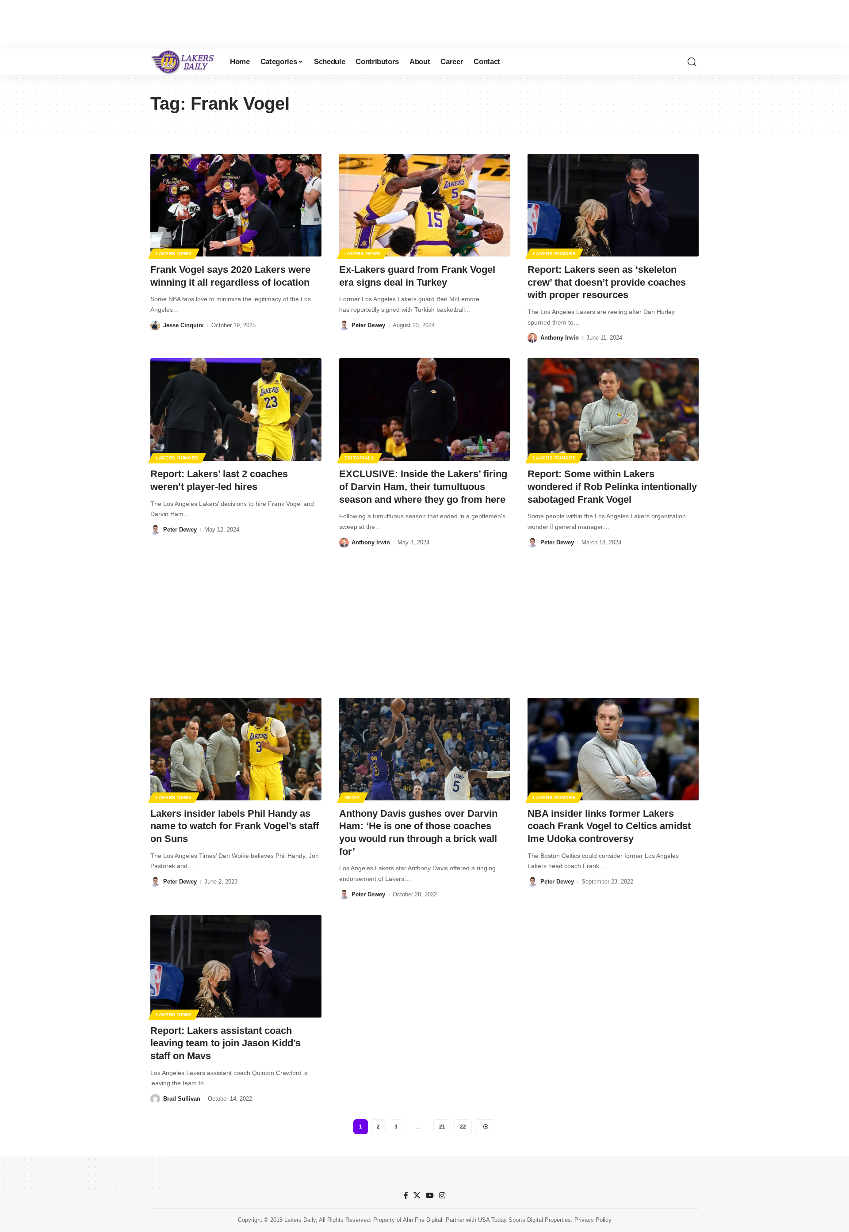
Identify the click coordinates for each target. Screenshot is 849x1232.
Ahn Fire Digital (422, 1220)
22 (463, 1127)
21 (442, 1127)
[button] (692, 61)
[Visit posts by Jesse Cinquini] (155, 325)
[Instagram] (442, 1195)
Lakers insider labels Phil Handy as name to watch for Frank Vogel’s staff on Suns (234, 826)
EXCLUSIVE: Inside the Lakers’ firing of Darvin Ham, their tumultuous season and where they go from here (423, 486)
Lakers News (174, 253)
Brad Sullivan (181, 1098)
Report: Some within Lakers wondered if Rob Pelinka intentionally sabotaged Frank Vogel (612, 486)
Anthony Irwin (559, 337)
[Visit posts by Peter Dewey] (344, 325)
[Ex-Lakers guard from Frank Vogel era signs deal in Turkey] (424, 205)
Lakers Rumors (554, 253)
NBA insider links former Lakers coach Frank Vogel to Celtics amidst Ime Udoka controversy (609, 826)
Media (352, 797)
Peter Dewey (368, 325)
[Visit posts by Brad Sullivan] (155, 1099)
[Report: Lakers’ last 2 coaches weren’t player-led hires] (235, 409)
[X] (417, 1195)
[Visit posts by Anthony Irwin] (532, 338)
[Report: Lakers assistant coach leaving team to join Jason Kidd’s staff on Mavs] (235, 966)
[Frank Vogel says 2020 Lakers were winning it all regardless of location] (235, 205)
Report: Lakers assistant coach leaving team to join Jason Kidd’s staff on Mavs (225, 1043)
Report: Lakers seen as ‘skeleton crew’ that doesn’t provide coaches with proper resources (607, 282)
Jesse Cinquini (183, 325)
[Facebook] (406, 1195)
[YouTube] (430, 1195)
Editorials (359, 457)
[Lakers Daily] (183, 62)
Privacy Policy (593, 1220)
